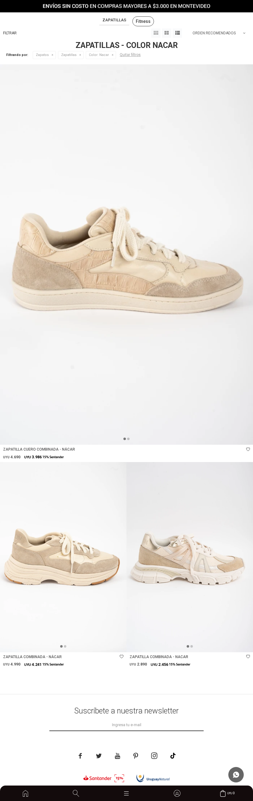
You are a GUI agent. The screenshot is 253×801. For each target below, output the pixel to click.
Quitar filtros (130, 55)
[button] (76, 793)
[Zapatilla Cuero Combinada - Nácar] (126, 254)
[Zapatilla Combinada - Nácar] (63, 557)
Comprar (168, 437)
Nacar (99, 55)
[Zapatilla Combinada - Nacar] (189, 557)
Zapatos (42, 55)
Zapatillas (69, 55)
